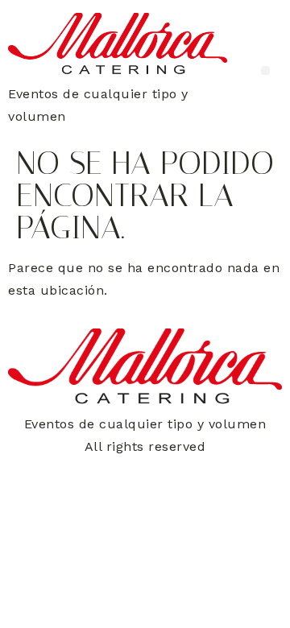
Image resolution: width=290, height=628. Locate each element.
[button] (265, 70)
